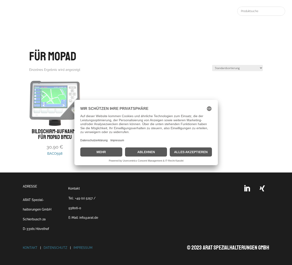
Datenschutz (55, 248)
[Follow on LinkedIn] (247, 188)
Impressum (82, 248)
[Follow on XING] (262, 188)
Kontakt (74, 188)
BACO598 (55, 142)
